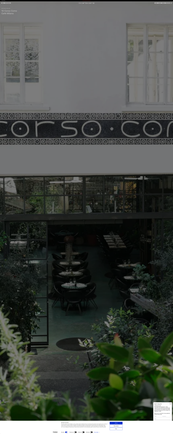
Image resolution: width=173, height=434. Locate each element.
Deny (116, 428)
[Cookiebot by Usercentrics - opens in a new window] (55, 432)
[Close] (170, 403)
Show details (96, 432)
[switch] (75, 432)
